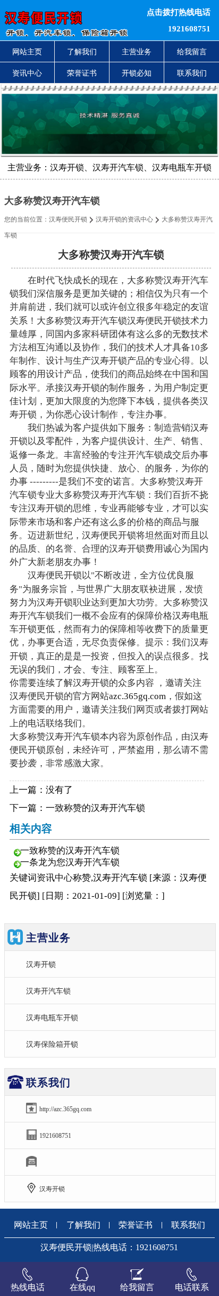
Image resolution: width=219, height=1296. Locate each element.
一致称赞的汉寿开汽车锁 (95, 808)
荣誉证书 (82, 73)
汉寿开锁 (41, 964)
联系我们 (192, 73)
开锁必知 (136, 73)
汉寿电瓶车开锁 (52, 1017)
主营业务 (136, 51)
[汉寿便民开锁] (66, 20)
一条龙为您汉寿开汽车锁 (70, 862)
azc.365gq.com (137, 696)
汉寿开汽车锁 (48, 991)
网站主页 (27, 51)
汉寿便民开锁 (68, 219)
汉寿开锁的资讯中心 (124, 219)
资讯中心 (27, 73)
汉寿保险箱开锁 (52, 1044)
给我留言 (192, 51)
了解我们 (82, 51)
